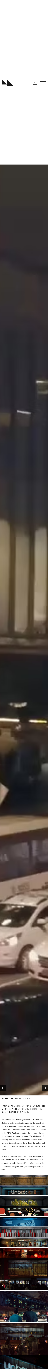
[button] (43, 82)
